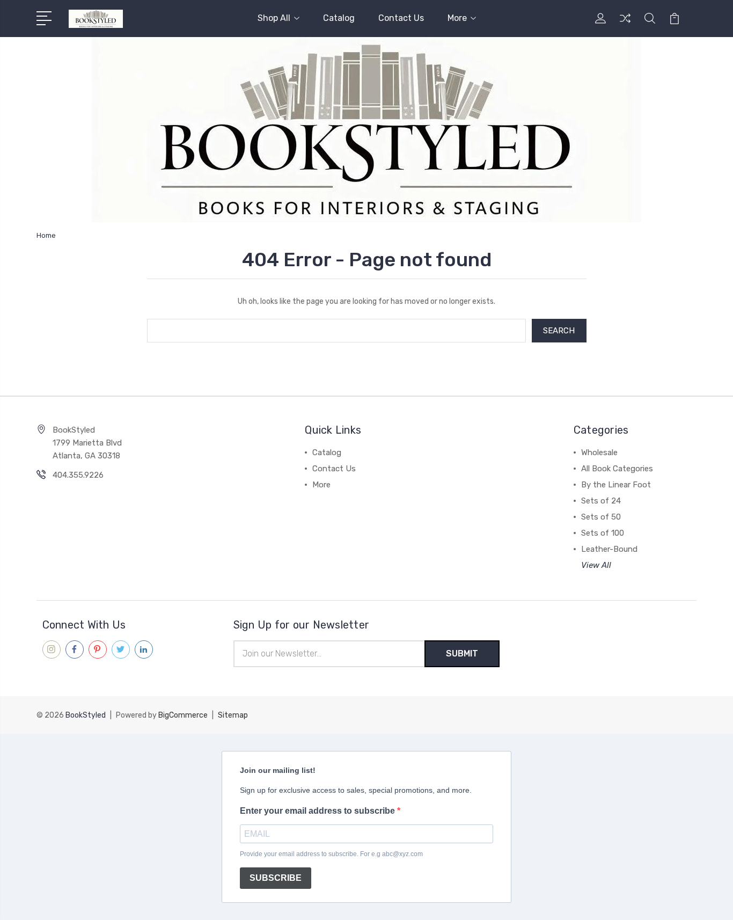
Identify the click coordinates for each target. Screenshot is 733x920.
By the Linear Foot (616, 485)
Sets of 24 (601, 501)
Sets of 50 (601, 517)
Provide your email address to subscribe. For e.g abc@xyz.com (331, 854)
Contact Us (401, 18)
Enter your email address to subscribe (318, 810)
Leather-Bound (609, 549)
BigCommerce (183, 715)
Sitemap (233, 715)
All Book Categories (617, 468)
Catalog (339, 18)
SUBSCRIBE (276, 877)
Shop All (274, 18)
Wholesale (599, 452)
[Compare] (625, 24)
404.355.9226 (78, 475)
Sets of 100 (602, 533)
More (457, 18)
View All (596, 565)
